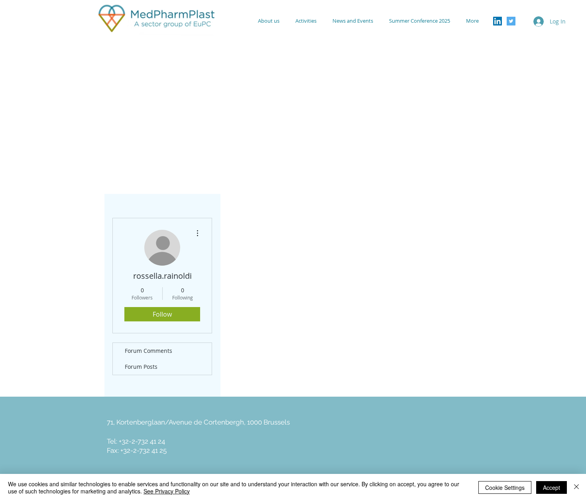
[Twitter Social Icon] (511, 21)
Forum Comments (148, 350)
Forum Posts (141, 366)
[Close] (576, 487)
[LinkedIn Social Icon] (497, 21)
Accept (551, 487)
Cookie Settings (505, 487)
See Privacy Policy (167, 491)
